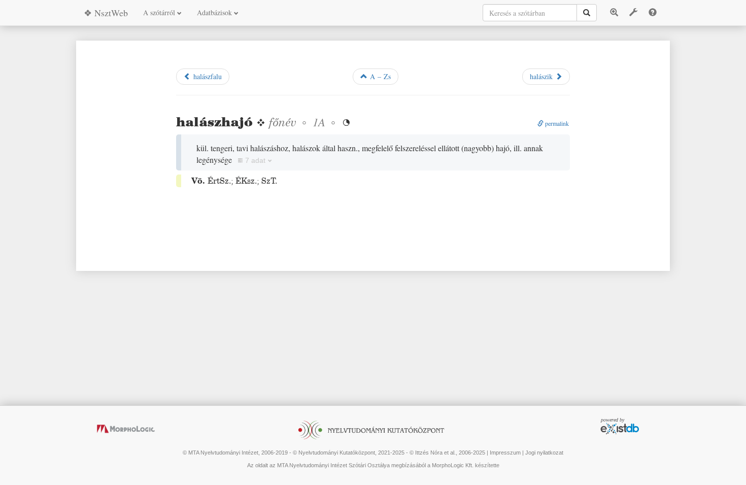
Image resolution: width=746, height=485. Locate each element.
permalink (556, 123)
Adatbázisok (215, 12)
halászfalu (206, 76)
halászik (542, 76)
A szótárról (160, 12)
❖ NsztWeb (106, 13)
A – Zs (379, 76)
